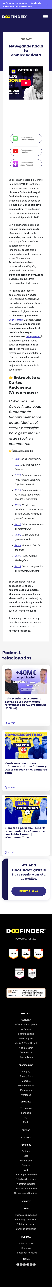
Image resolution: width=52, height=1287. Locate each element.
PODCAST (26, 39)
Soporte (26, 1201)
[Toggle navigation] (45, 17)
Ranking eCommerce (26, 1174)
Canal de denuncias (26, 1229)
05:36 (17, 475)
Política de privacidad (26, 1215)
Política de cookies (26, 1224)
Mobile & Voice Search (26, 1043)
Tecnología (26, 1108)
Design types (26, 1057)
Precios (26, 1130)
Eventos (26, 1165)
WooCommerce (26, 1085)
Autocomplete (26, 1038)
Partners (26, 1151)
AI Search (26, 1029)
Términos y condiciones (26, 1219)
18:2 (16, 524)
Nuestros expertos (26, 1184)
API (26, 1169)
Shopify (26, 1071)
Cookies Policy (8, 1262)
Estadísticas (26, 1052)
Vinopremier (33, 336)
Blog (26, 1156)
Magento (26, 1081)
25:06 (17, 534)
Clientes (26, 1137)
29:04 (17, 545)
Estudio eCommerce (26, 1179)
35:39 (17, 555)
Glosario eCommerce (26, 1188)
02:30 (17, 464)
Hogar (26, 1117)
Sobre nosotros (26, 1243)
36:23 (17, 566)
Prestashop (26, 1090)
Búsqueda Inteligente (26, 1024)
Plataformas (26, 1065)
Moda (26, 1122)
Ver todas (26, 1095)
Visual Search (26, 1048)
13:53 (17, 505)
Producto (26, 1013)
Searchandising (26, 1033)
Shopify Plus (25, 1076)
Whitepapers (26, 1160)
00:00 (17, 458)
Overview (26, 1019)
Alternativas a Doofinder (26, 1193)
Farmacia (26, 1113)
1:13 (18, 490)
